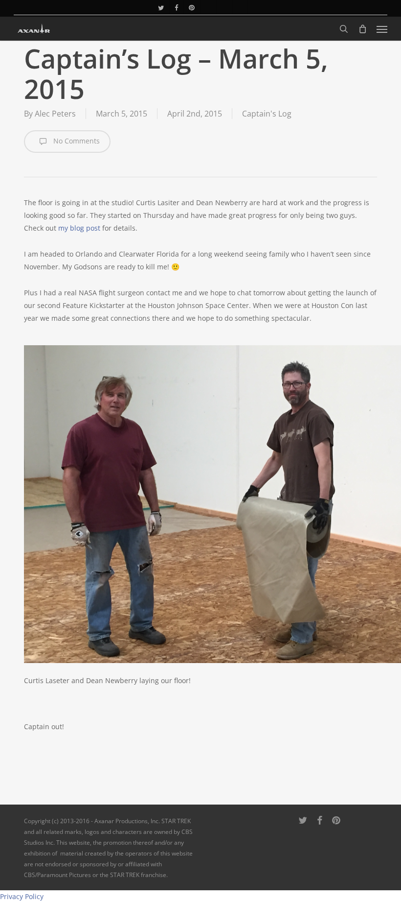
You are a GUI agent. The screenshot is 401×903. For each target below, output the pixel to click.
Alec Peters (55, 113)
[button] (382, 29)
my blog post (79, 228)
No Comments (75, 140)
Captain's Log (266, 113)
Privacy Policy (22, 896)
